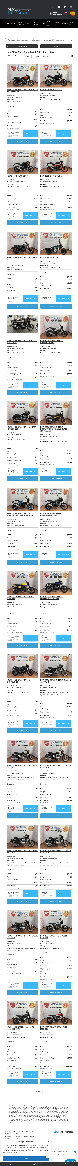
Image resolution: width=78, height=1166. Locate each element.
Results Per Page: (40, 56)
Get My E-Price (23, 141)
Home (7, 23)
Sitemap (17, 1138)
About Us (8, 1136)
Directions (16, 1136)
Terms (32, 1136)
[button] (48, 1142)
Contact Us (71, 23)
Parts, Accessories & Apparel (50, 23)
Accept (26, 1159)
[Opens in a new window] (53, 7)
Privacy (25, 1136)
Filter (56, 46)
